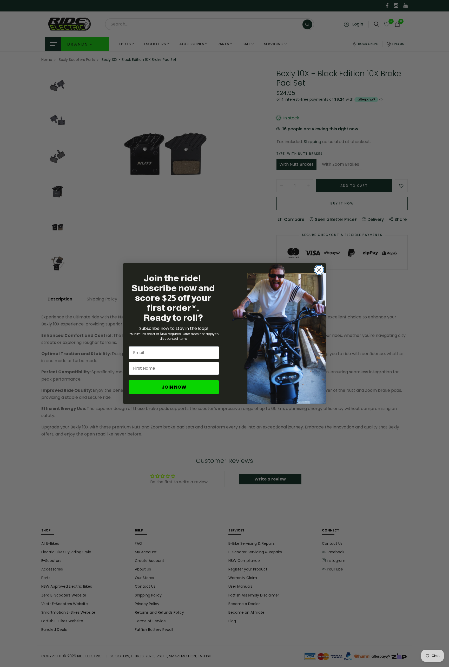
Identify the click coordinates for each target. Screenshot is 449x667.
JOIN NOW (174, 387)
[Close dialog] (319, 269)
